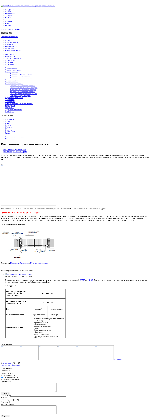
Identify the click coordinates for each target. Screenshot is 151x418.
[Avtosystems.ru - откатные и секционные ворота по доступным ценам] (28, 6)
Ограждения (10, 56)
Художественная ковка (13, 58)
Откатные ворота (11, 46)
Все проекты (118, 359)
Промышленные (11, 42)
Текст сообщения (7, 404)
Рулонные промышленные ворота (22, 92)
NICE (91, 280)
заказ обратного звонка (9, 37)
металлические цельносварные (14, 150)
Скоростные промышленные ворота (23, 94)
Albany (8, 121)
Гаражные (9, 40)
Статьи (8, 17)
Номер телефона (8, 373)
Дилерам (8, 15)
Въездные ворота (11, 82)
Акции (8, 19)
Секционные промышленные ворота (23, 88)
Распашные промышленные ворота (23, 78)
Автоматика (9, 64)
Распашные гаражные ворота (21, 74)
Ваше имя (5, 371)
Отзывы (8, 25)
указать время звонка (12, 380)
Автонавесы (10, 60)
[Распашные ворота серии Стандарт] (19, 274)
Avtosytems (7, 363)
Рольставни (9, 54)
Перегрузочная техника (14, 98)
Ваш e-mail (5, 402)
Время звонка (6, 382)
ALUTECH (9, 119)
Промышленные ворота (14, 84)
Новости (8, 21)
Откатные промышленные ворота (22, 86)
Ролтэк (8, 133)
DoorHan (8, 125)
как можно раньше (11, 377)
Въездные (9, 44)
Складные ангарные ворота (20, 96)
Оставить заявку (11, 139)
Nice (7, 129)
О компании (10, 13)
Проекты (8, 11)
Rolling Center (10, 131)
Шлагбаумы (9, 62)
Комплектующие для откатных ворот (19, 104)
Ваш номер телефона (9, 400)
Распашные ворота (12, 72)
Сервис (8, 23)
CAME (8, 123)
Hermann (8, 127)
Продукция (9, 9)
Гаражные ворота (11, 80)
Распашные (9, 48)
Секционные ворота (13, 50)
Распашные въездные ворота (20, 76)
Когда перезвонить (8, 375)
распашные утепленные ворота (15, 152)
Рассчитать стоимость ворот (16, 137)
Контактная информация (10, 29)
